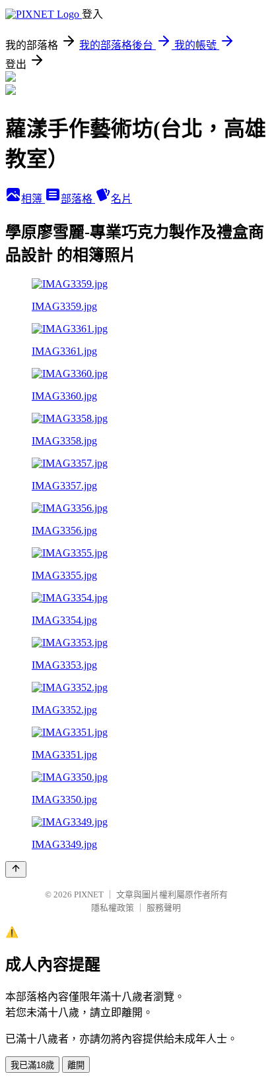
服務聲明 (164, 908)
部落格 (78, 198)
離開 (76, 1065)
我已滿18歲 (32, 1065)
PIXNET (89, 894)
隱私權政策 (112, 908)
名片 (121, 198)
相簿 (33, 198)
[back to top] (15, 869)
